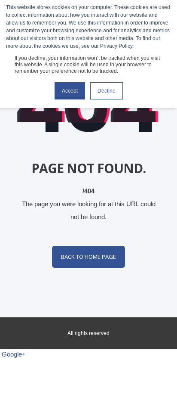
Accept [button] (70, 91)
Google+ (14, 354)
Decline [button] (107, 91)
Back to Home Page (88, 257)
